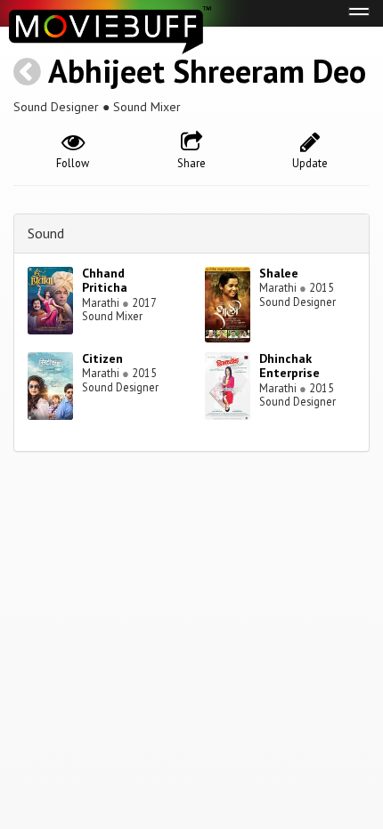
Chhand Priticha (104, 280)
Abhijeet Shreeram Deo (207, 71)
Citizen (102, 358)
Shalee (278, 273)
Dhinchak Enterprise (289, 366)
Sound (46, 233)
